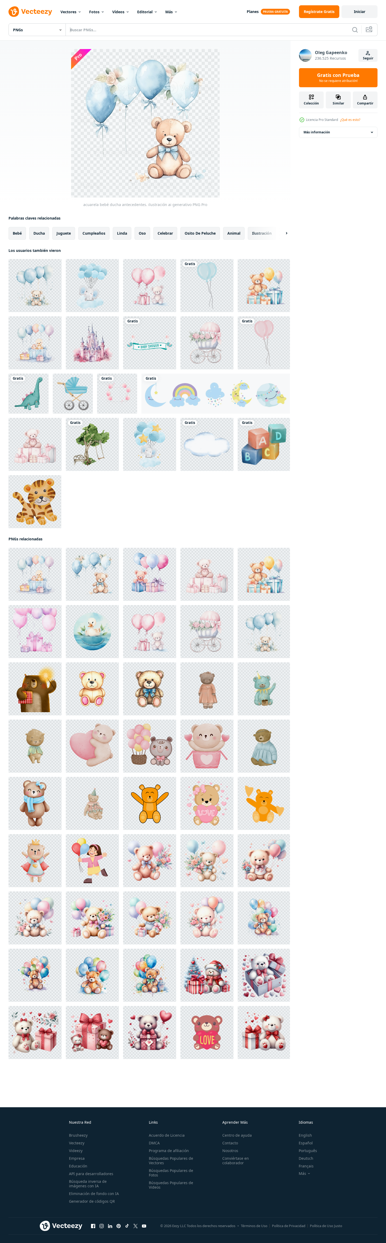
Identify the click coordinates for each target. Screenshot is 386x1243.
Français (306, 1165)
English (305, 1135)
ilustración (262, 233)
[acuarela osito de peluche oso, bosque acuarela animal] (92, 803)
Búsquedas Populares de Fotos (171, 1173)
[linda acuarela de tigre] (34, 501)
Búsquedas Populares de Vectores (171, 1160)
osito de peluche (200, 233)
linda (122, 233)
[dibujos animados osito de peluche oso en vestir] (264, 746)
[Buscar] (355, 30)
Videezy (76, 1150)
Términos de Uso (254, 1225)
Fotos (94, 11)
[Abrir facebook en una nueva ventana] (93, 1226)
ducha (39, 233)
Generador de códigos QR (92, 1201)
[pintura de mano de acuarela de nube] (206, 444)
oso (142, 233)
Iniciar (359, 11)
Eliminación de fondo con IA (94, 1193)
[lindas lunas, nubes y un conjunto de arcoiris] (215, 394)
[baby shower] (149, 342)
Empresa (77, 1158)
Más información (316, 132)
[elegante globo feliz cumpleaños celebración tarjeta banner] (117, 394)
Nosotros (230, 1150)
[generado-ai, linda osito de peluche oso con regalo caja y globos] (149, 860)
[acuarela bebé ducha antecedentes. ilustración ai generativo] (35, 285)
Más (169, 11)
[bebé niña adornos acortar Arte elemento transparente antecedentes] (264, 342)
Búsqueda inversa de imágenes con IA (88, 1183)
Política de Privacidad (288, 1225)
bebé (17, 233)
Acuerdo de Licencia (167, 1135)
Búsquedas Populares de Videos (171, 1185)
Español (306, 1142)
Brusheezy (78, 1135)
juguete (64, 233)
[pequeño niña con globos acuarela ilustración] (92, 860)
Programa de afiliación (169, 1150)
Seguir (368, 58)
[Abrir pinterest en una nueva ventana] (118, 1226)
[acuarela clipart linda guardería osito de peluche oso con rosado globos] (149, 746)
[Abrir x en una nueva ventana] (135, 1226)
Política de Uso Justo (326, 1225)
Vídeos (118, 11)
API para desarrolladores (91, 1173)
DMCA (154, 1142)
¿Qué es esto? (350, 119)
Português (308, 1150)
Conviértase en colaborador (235, 1160)
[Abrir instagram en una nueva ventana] (101, 1226)
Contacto (230, 1142)
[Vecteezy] (30, 11)
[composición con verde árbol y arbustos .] (92, 444)
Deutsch (306, 1158)
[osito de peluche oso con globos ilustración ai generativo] (264, 917)
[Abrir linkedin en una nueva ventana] (110, 1226)
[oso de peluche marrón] (149, 803)
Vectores (68, 11)
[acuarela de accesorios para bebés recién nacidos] (28, 394)
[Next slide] (282, 233)
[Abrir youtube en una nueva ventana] (144, 1226)
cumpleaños (94, 233)
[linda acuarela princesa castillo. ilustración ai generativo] (92, 342)
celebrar (165, 233)
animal (233, 233)
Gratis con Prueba (338, 77)
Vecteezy (76, 1142)
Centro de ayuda (237, 1135)
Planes (253, 11)
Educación (78, 1165)
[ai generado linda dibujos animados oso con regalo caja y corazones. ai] (206, 975)
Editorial (145, 11)
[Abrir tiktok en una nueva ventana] (127, 1226)
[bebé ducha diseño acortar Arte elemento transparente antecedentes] (206, 285)
